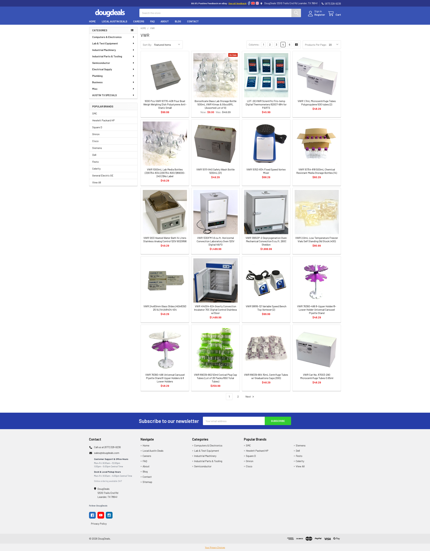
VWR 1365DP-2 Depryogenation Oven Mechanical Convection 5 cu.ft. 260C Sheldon (266, 241)
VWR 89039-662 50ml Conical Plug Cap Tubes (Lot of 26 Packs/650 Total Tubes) (215, 378)
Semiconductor (101, 62)
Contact (193, 21)
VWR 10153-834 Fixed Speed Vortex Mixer (266, 171)
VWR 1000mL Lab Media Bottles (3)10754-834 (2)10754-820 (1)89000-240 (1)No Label (165, 173)
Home (92, 21)
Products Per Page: (316, 44)
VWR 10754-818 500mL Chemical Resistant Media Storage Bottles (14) (316, 171)
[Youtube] (100, 515)
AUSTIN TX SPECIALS (104, 95)
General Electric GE (102, 175)
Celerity (96, 168)
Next (248, 396)
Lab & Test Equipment (105, 43)
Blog (178, 21)
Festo (95, 161)
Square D (97, 127)
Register (319, 14)
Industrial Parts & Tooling (107, 56)
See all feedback (237, 3)
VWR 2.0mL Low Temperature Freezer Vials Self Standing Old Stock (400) (316, 239)
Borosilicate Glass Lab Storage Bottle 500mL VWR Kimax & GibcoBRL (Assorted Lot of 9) (215, 104)
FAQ (152, 21)
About (165, 21)
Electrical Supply (102, 69)
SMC (94, 113)
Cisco (95, 141)
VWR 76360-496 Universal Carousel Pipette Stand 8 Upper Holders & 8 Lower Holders (165, 378)
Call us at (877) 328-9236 (107, 447)
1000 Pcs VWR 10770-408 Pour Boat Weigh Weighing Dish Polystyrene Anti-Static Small (164, 104)
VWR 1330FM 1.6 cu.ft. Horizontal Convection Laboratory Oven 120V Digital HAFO (215, 241)
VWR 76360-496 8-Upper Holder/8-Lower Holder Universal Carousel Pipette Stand (316, 309)
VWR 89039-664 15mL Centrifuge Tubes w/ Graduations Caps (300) (266, 376)
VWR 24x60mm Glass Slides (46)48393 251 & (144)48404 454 (164, 308)
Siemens (97, 147)
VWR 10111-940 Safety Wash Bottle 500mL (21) (215, 171)
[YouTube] (253, 3)
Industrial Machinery (104, 49)
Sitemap (147, 481)
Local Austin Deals (114, 21)
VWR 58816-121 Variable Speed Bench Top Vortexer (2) (266, 308)
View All (96, 182)
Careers (138, 21)
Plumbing (97, 75)
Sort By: (147, 44)
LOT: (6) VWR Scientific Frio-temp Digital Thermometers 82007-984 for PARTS (266, 104)
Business (97, 82)
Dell (94, 154)
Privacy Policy (99, 523)
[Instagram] (257, 3)
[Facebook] (249, 3)
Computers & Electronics (107, 36)
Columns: (254, 44)
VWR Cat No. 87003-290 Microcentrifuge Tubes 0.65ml (316, 376)
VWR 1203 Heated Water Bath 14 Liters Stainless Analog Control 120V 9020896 (165, 239)
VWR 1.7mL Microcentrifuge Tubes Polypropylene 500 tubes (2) (317, 102)
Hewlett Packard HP (103, 120)
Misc (94, 88)
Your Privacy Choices (215, 547)
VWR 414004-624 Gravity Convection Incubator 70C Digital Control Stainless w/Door (215, 309)
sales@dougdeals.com (106, 452)
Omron (96, 134)
